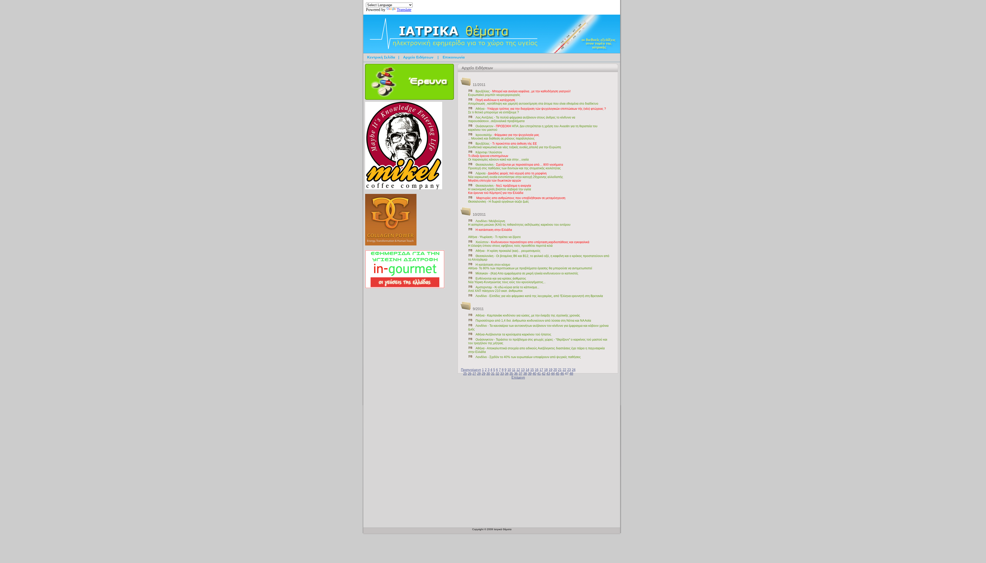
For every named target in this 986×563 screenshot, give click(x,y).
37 (520, 374)
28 (479, 374)
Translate (404, 9)
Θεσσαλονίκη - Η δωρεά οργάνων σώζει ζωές (516, 199)
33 (502, 374)
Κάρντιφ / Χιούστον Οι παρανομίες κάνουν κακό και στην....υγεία (498, 156)
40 (534, 374)
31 (493, 374)
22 (564, 370)
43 (548, 374)
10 (509, 370)
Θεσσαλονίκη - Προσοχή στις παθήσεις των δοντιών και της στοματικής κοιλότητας (515, 166)
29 (483, 374)
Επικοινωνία (454, 57)
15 (532, 370)
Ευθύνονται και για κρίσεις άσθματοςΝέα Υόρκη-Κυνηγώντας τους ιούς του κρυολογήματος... (507, 280)
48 (571, 374)
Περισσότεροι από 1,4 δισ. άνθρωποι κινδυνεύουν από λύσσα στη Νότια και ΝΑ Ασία (533, 320)
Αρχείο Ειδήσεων (418, 57)
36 (516, 374)
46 (562, 374)
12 (518, 370)
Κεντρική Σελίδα (381, 57)
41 (539, 374)
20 (555, 370)
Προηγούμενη (471, 370)
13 (523, 370)
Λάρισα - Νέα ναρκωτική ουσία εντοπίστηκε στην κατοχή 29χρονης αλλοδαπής (515, 177)
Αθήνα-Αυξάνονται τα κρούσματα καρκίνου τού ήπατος (513, 334)
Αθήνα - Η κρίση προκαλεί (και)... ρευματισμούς (508, 251)
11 (513, 370)
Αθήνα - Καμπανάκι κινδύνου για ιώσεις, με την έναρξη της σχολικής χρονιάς (528, 315)
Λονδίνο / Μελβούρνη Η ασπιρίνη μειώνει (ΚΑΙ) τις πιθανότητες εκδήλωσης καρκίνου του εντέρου (519, 222)
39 (530, 374)
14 (527, 370)
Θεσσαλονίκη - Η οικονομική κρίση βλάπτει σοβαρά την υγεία (499, 189)
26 (469, 374)
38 (525, 374)
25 (465, 374)
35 (511, 374)
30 (488, 374)
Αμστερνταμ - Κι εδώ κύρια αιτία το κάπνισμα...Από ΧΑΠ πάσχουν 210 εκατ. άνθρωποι (503, 289)
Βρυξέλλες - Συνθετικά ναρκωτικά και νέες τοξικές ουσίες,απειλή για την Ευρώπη (514, 145)
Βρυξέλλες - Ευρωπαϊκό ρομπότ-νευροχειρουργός (519, 93)
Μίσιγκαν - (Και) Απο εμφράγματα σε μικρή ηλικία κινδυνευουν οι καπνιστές (527, 273)
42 (543, 374)
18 (546, 370)
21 (560, 370)
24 (573, 370)
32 (497, 374)
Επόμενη (518, 377)
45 (557, 374)
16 (536, 370)
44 (553, 374)
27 (474, 374)
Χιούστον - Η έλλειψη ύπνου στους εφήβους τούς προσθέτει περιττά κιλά (528, 244)
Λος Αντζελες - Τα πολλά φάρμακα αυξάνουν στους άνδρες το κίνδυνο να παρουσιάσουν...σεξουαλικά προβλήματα (521, 119)
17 (541, 370)
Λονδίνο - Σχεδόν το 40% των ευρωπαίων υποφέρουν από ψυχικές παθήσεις (528, 357)
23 (569, 370)
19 (550, 370)
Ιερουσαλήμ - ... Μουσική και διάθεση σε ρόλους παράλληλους (503, 136)
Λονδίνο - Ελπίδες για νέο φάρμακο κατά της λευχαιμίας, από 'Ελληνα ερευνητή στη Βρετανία (539, 296)
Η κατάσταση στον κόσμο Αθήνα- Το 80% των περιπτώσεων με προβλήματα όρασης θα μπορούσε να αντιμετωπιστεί (530, 266)
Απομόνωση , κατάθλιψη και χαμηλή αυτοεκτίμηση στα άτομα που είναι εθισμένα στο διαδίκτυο (533, 101)
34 (506, 374)
